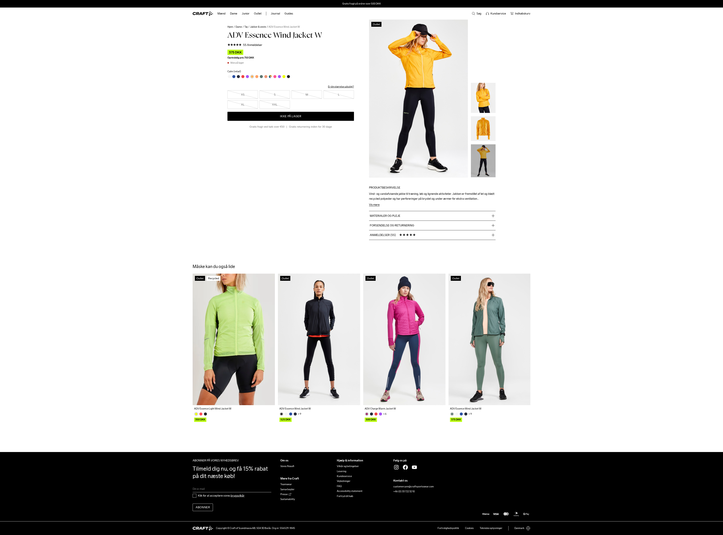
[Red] (376, 414)
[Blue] (291, 414)
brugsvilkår (238, 495)
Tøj (246, 26)
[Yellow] (196, 414)
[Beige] (286, 414)
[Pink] (201, 414)
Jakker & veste (258, 26)
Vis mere (374, 204)
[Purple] (380, 414)
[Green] (452, 414)
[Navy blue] (295, 414)
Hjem (230, 26)
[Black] (205, 414)
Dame (239, 26)
